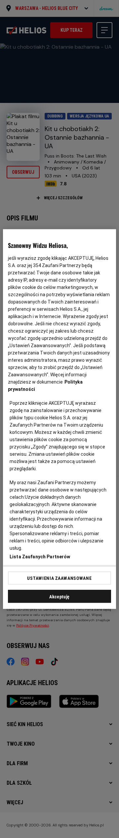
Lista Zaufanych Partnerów (40, 556)
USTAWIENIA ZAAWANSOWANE (59, 578)
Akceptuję (59, 596)
